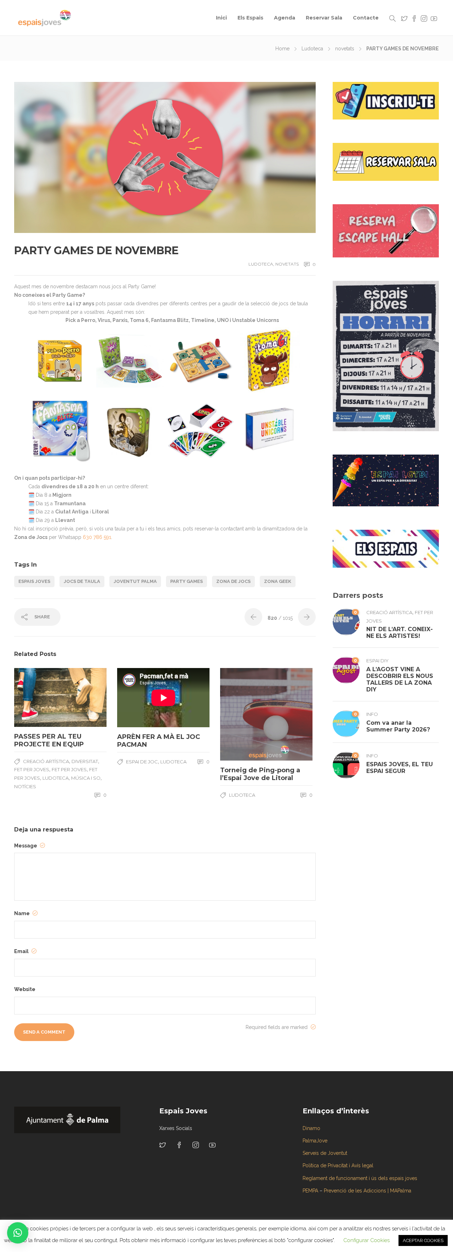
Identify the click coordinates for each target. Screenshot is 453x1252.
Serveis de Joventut (325, 1153)
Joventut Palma (135, 581)
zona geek (277, 581)
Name (22, 913)
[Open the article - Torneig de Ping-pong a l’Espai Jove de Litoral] (243, 714)
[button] (17, 1232)
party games (186, 581)
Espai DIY (377, 660)
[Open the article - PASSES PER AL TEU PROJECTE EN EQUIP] (37, 697)
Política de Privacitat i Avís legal (338, 1165)
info (372, 714)
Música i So (86, 778)
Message (26, 845)
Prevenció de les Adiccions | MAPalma (367, 1190)
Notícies (25, 786)
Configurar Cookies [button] (366, 1240)
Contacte (366, 18)
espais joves (34, 581)
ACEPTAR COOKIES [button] (423, 1240)
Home (282, 48)
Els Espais (250, 18)
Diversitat (84, 761)
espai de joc (142, 761)
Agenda (284, 18)
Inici (221, 18)
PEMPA (310, 1190)
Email (22, 951)
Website (24, 989)
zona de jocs (233, 581)
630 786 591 (97, 537)
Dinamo (311, 1128)
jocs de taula (82, 581)
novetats (344, 48)
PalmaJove (315, 1141)
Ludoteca (312, 48)
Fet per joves (31, 769)
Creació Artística (46, 761)
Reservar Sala (324, 18)
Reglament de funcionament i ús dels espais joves (360, 1178)
